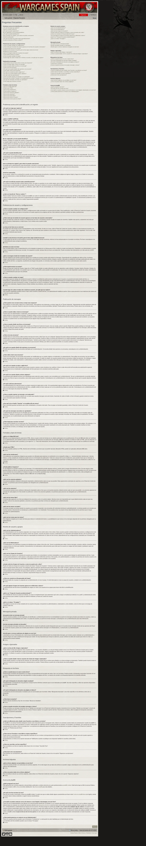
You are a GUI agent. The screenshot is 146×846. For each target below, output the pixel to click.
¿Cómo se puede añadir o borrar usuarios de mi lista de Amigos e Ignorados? (69, 53)
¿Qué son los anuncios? (9, 94)
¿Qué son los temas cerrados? (10, 97)
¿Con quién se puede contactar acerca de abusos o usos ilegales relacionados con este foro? (73, 90)
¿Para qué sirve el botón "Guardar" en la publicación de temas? (18, 78)
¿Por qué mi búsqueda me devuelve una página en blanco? (65, 62)
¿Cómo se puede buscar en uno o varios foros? (62, 58)
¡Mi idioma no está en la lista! (10, 51)
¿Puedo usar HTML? (8, 88)
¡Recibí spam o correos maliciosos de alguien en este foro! (65, 46)
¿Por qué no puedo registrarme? (11, 31)
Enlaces (83, 833)
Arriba (6, 115)
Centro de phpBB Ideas (79, 794)
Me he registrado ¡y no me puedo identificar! (13, 32)
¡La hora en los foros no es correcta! (12, 48)
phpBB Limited (67, 785)
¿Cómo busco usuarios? (56, 63)
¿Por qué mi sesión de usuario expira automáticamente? (16, 38)
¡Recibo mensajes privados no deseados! (61, 45)
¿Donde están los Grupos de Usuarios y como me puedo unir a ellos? (67, 32)
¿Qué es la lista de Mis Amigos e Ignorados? (61, 52)
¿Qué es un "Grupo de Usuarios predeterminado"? (63, 37)
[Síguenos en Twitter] (3, 835)
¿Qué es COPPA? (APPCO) (10, 29)
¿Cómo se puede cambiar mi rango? (12, 56)
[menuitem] (94, 18)
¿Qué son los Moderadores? (57, 29)
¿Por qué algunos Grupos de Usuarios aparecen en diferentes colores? (68, 35)
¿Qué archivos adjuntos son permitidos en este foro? (63, 80)
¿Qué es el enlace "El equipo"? (58, 38)
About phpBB (38, 787)
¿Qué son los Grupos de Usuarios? (59, 31)
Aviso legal (94, 833)
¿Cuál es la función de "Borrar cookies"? (13, 40)
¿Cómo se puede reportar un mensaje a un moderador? (16, 76)
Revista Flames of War (76, 833)
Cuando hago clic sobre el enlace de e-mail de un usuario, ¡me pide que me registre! (23, 57)
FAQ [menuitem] (16, 14)
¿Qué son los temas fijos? (9, 95)
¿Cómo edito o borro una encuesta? (11, 70)
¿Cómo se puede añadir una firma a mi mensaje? (15, 66)
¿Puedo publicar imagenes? (9, 91)
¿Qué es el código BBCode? (10, 86)
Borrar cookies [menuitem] (74, 830)
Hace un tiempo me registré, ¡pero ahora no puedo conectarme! (18, 35)
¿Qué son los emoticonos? (9, 89)
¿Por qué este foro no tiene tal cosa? (59, 88)
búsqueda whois (43, 805)
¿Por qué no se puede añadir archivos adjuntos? (14, 73)
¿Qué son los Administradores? (58, 27)
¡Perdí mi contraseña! (8, 37)
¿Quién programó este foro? (57, 87)
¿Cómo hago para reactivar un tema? (12, 81)
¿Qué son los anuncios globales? (11, 92)
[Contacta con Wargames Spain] (10, 835)
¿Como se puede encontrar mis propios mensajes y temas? (65, 65)
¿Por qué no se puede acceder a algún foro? (14, 72)
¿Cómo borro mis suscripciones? (59, 74)
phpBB (91, 250)
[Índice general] (49, 12)
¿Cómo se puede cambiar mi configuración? (13, 45)
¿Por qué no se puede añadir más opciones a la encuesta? (17, 69)
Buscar (21, 14)
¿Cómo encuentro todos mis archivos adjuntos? (62, 81)
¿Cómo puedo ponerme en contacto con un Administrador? (65, 91)
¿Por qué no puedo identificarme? (11, 34)
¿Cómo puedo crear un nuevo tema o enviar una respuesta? (17, 62)
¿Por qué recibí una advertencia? (11, 75)
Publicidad (88, 833)
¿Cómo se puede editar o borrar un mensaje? (14, 64)
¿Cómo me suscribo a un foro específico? (61, 73)
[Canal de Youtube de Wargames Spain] (7, 835)
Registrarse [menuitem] (83, 15)
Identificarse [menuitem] (93, 14)
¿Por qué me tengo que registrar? (11, 27)
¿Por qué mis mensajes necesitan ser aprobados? (15, 79)
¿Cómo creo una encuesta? (9, 67)
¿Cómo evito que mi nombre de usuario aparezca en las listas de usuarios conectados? (24, 46)
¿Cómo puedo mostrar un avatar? (11, 54)
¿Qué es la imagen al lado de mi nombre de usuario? (15, 53)
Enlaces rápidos (9, 14)
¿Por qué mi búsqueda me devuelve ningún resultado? (64, 60)
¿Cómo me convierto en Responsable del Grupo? (62, 34)
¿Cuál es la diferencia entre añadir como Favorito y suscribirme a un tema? (69, 70)
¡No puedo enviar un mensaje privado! (60, 43)
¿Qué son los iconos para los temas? (12, 98)
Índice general (8, 830)
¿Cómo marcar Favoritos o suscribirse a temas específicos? (65, 71)
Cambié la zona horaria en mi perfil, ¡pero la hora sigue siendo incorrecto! (20, 50)
